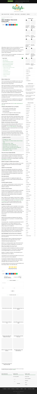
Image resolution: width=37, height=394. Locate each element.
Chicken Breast (30, 122)
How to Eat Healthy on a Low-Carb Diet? (33, 64)
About (26, 382)
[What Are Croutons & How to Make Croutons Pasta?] (7, 343)
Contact (26, 384)
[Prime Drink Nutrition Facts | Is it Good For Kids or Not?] (33, 32)
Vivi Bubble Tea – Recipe (7, 139)
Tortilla (30, 205)
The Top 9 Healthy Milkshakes (11, 126)
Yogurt (30, 207)
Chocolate (30, 166)
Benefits (30, 113)
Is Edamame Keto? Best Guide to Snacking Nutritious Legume (28, 45)
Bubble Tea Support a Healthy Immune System (9, 67)
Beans (30, 202)
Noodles (30, 209)
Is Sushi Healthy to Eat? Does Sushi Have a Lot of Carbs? (28, 26)
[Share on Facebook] (6, 24)
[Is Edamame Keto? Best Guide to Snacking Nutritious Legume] (28, 41)
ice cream (30, 186)
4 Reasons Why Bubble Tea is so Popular (8, 61)
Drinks (30, 214)
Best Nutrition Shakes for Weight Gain (28, 36)
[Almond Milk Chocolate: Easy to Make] (18, 315)
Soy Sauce (30, 143)
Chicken (30, 127)
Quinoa (30, 136)
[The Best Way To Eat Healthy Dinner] (28, 60)
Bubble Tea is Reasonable (7, 74)
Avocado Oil (30, 228)
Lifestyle (27, 73)
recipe (30, 138)
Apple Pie (30, 168)
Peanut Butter (30, 198)
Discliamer (14, 369)
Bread (30, 170)
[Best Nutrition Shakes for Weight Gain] (28, 32)
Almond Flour (30, 145)
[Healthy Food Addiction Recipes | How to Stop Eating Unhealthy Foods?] (33, 22)
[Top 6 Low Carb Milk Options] (28, 50)
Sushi (30, 173)
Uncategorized (28, 80)
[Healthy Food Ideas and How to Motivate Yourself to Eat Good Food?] (33, 50)
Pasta (30, 216)
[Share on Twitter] (8, 24)
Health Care (17, 14)
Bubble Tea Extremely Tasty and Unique (8, 64)
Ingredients (30, 108)
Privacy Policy (27, 376)
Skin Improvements (6, 70)
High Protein (30, 152)
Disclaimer (26, 380)
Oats (30, 230)
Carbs (30, 133)
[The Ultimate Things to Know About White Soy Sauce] (18, 343)
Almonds (30, 120)
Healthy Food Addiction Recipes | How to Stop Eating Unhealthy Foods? (33, 27)
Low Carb (30, 115)
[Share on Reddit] (15, 24)
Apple (30, 131)
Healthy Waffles (30, 184)
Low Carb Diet (23, 14)
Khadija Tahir (5, 22)
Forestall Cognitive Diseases (7, 71)
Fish (30, 129)
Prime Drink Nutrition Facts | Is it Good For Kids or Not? (33, 36)
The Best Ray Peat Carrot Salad (7, 308)
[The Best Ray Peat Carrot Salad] (7, 301)
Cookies (30, 193)
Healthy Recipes (30, 235)
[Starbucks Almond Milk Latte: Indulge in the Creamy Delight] (7, 329)
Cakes (30, 161)
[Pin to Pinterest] (10, 24)
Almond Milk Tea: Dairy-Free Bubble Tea (9, 144)
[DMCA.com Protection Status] (3, 376)
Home (2, 14)
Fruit (30, 221)
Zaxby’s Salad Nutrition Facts (33, 45)
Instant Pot (30, 196)
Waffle (30, 223)
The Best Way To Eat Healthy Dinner (28, 64)
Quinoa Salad (30, 191)
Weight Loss (30, 200)
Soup (30, 154)
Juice (30, 156)
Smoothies (30, 140)
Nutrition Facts (30, 104)
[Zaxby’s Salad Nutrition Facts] (33, 41)
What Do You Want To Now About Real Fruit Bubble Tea (12, 147)
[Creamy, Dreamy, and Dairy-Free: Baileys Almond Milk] (7, 357)
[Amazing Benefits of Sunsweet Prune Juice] (18, 329)
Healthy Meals (30, 177)
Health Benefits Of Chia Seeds (6, 159)
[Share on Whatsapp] (17, 24)
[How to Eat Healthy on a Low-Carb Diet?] (33, 60)
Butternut (30, 175)
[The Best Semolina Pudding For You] (7, 315)
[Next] (14, 1)
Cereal (30, 232)
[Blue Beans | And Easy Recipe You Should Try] (18, 301)
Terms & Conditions (28, 378)
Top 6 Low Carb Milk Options (27, 54)
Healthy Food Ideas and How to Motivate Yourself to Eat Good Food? (33, 55)
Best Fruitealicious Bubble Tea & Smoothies (10, 148)
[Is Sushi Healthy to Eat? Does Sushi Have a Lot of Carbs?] (28, 22)
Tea (30, 159)
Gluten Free (30, 124)
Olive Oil (30, 150)
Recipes (28, 14)
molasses (30, 225)
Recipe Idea (30, 110)
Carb (30, 147)
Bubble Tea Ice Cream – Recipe (8, 143)
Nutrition (12, 14)
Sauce (30, 212)
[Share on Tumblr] (13, 24)
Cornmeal (30, 182)
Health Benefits (30, 106)
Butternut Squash (30, 163)
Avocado (30, 179)
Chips (30, 219)
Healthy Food (6, 14)
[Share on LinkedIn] (11, 24)
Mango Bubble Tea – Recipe (7, 150)
